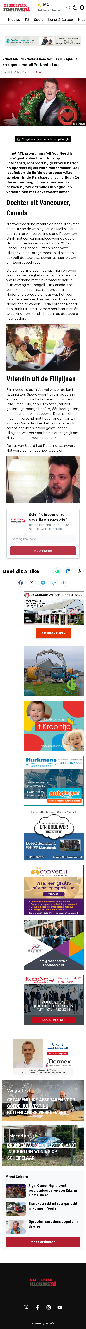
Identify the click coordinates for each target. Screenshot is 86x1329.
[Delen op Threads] (80, 571)
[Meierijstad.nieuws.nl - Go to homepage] (43, 1282)
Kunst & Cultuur (60, 20)
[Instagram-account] (48, 1307)
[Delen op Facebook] (21, 583)
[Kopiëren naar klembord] (54, 583)
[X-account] (26, 1307)
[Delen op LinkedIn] (68, 571)
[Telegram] (43, 583)
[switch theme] (75, 7)
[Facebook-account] (37, 1307)
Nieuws (14, 20)
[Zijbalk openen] (2, 19)
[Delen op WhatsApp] (57, 571)
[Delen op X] (32, 583)
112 (27, 20)
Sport (38, 20)
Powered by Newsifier (43, 1323)
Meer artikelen (43, 1242)
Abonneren (43, 551)
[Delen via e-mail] (65, 583)
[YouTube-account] (59, 1307)
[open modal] (82, 7)
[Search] (68, 7)
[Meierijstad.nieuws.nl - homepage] (17, 7)
